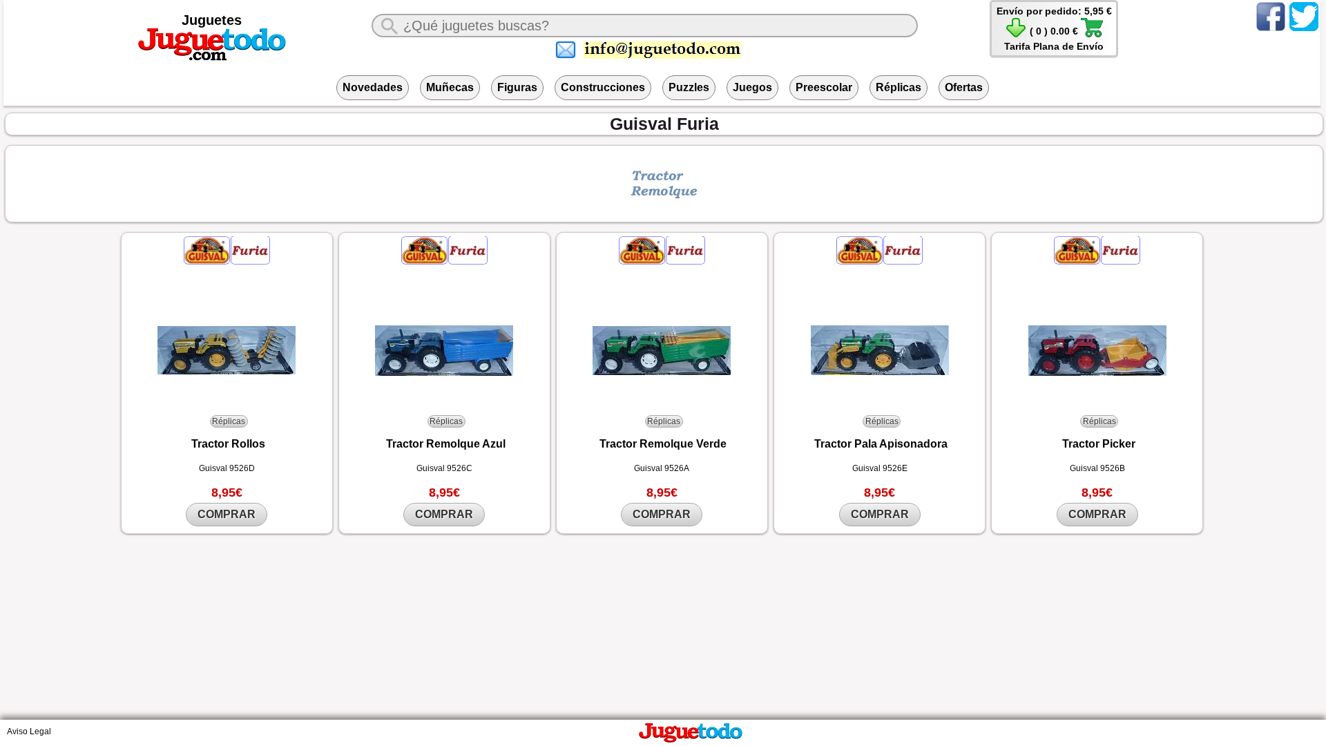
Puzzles (689, 87)
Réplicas (898, 87)
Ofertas (964, 87)
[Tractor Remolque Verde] (662, 350)
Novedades (373, 87)
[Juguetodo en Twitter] (1303, 30)
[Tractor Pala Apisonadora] (879, 350)
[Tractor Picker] (1097, 350)
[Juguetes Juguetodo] (212, 58)
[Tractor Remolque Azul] (444, 350)
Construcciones (603, 87)
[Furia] (250, 261)
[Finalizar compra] (1092, 35)
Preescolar (824, 87)
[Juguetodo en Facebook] (1270, 30)
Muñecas (450, 87)
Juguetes (212, 20)
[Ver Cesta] (1016, 35)
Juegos (752, 87)
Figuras (517, 87)
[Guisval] (207, 261)
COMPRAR (227, 514)
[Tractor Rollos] (227, 350)
